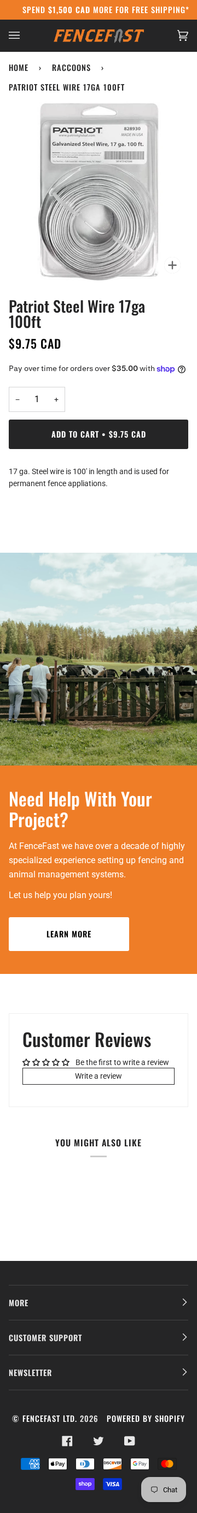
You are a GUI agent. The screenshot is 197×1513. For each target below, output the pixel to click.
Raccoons (71, 67)
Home (18, 67)
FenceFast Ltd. (49, 1418)
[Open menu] (25, 35)
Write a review (98, 1076)
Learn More (69, 934)
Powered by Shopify (146, 1418)
